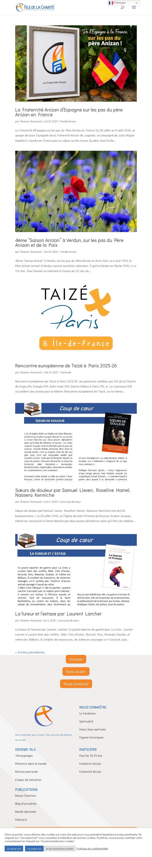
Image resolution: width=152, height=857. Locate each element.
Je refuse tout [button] (14, 848)
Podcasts (21, 819)
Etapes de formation (28, 780)
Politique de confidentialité (92, 848)
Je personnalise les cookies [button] (59, 848)
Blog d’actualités (26, 803)
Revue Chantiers (25, 795)
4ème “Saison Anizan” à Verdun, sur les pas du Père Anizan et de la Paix (69, 242)
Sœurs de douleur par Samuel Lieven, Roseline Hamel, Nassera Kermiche (72, 492)
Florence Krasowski (31, 121)
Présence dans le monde (31, 763)
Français (119, 2)
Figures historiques (91, 737)
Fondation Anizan (90, 763)
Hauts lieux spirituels (92, 729)
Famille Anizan (68, 121)
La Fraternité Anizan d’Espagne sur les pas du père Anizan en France (69, 112)
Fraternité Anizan (90, 771)
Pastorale (66, 372)
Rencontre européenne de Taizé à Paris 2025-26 (66, 365)
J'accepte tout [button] (34, 848)
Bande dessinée (25, 811)
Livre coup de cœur (70, 501)
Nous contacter (76, 683)
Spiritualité (86, 721)
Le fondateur (87, 713)
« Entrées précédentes (30, 652)
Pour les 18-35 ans (90, 755)
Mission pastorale (26, 771)
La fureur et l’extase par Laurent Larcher (58, 613)
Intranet (76, 659)
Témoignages (24, 755)
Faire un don (76, 671)
